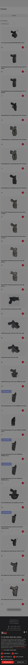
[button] (14, 659)
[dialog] (14, 647)
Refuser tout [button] (20, 662)
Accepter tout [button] (7, 662)
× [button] (26, 632)
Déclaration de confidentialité (19, 647)
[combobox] (24, 632)
